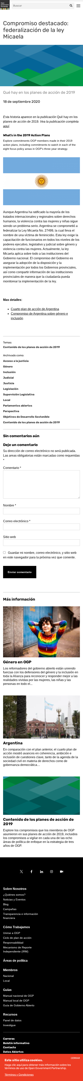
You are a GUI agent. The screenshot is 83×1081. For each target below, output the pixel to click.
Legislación (10, 389)
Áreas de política (15, 960)
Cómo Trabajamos (16, 927)
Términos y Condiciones (19, 1074)
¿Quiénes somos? (14, 894)
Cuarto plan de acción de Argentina (35, 309)
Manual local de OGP (16, 1000)
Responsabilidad (13, 942)
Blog (5, 904)
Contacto (9, 1047)
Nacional (8, 975)
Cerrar (75, 1058)
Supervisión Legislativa (18, 394)
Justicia (8, 383)
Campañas (9, 909)
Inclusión (9, 372)
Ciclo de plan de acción (17, 937)
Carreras (9, 1038)
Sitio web (9, 537)
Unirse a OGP (11, 933)
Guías (7, 989)
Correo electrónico (16, 521)
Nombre (9, 505)
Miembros (10, 970)
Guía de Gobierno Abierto (18, 1005)
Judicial (8, 377)
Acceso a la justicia (16, 361)
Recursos (10, 1014)
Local (6, 400)
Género (8, 366)
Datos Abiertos (13, 1051)
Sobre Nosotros (14, 888)
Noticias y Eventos (14, 899)
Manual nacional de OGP (18, 995)
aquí (6, 126)
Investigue (9, 1025)
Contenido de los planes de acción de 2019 (31, 347)
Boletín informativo (16, 1043)
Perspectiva (11, 411)
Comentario (12, 467)
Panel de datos (12, 1020)
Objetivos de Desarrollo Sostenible (26, 416)
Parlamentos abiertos (17, 405)
